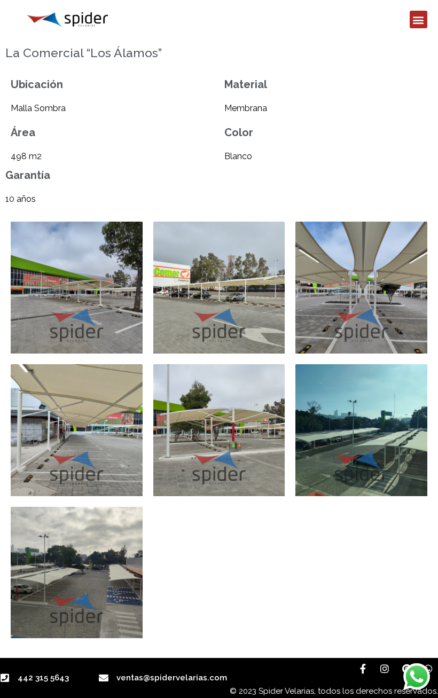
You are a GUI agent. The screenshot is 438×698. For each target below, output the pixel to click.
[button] (418, 19)
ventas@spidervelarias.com (171, 678)
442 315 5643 (43, 678)
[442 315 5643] (5, 678)
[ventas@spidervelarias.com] (103, 678)
